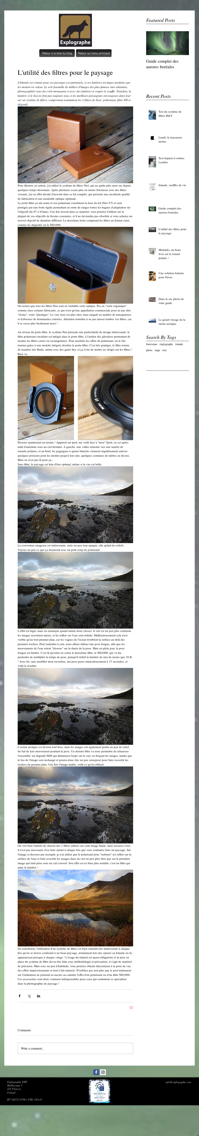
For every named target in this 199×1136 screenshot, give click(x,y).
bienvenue (151, 344)
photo (149, 350)
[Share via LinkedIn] (38, 996)
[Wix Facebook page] (96, 1072)
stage (157, 350)
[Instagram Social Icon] (103, 1072)
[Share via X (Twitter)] (29, 996)
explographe (166, 344)
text (164, 350)
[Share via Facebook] (19, 996)
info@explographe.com (178, 1082)
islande (179, 344)
